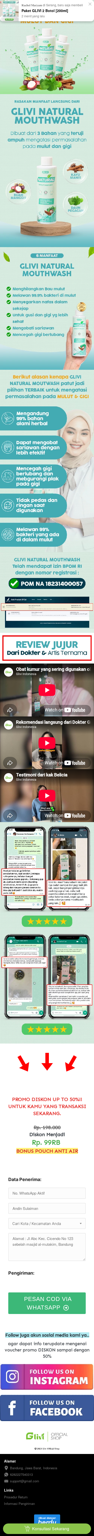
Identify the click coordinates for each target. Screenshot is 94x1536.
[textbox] (47, 1223)
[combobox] (47, 1223)
